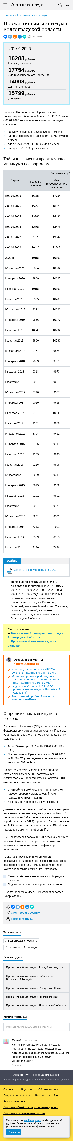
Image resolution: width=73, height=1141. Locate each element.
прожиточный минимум (22, 947)
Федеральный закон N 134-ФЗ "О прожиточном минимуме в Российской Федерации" (36, 689)
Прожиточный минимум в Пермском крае (32, 996)
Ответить (16, 1065)
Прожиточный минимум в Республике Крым (33, 988)
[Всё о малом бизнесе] (27, 5)
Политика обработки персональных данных (30, 1107)
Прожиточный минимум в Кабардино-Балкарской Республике (29, 978)
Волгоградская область (22, 940)
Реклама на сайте (46, 1095)
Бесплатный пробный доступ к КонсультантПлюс (33, 698)
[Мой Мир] (20, 37)
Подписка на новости (16, 1095)
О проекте (9, 1089)
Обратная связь (48, 1089)
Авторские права (14, 1101)
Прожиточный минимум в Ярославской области (36, 1005)
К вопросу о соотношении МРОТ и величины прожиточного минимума (34, 671)
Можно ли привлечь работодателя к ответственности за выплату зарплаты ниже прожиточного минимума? (36, 679)
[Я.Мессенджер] (24, 37)
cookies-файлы (32, 1120)
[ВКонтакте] (5, 37)
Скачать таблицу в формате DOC (35, 569)
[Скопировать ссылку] (29, 37)
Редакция (27, 1089)
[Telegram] (10, 37)
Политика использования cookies (24, 1113)
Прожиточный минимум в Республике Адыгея (35, 967)
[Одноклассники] (15, 37)
